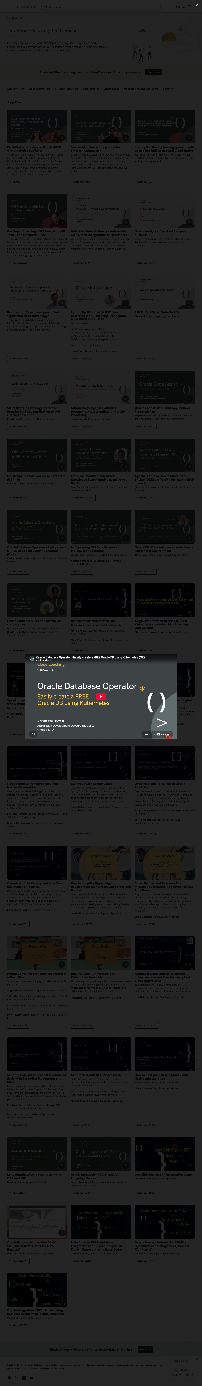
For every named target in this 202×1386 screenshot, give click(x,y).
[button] (197, 5)
